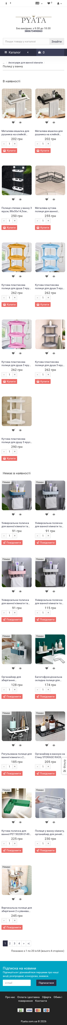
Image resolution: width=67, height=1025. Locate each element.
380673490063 (33, 31)
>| (28, 943)
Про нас (10, 997)
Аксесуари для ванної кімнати (25, 62)
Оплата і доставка (28, 997)
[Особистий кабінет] (59, 3)
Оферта (46, 997)
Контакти (41, 1000)
